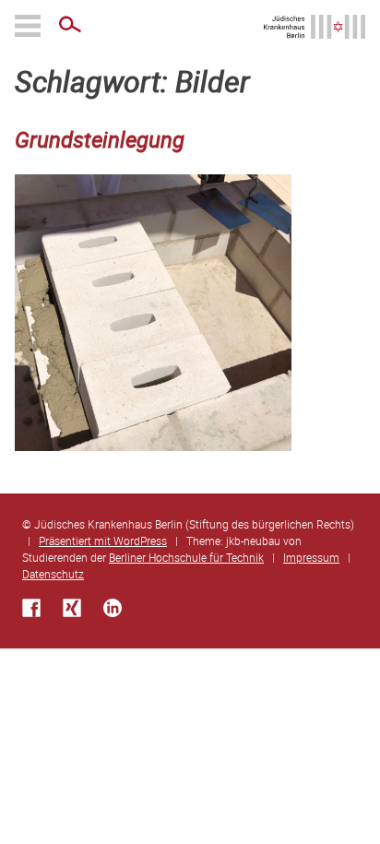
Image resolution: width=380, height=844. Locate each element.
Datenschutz (53, 573)
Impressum (311, 557)
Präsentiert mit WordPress (103, 540)
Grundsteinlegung (99, 139)
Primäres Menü (29, 26)
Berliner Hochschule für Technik (186, 557)
